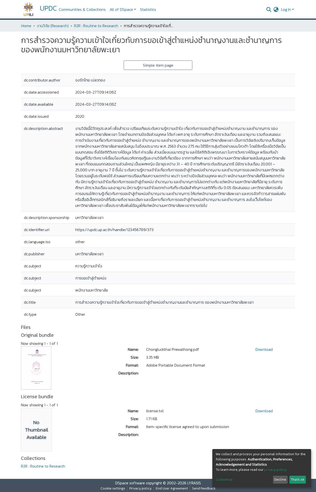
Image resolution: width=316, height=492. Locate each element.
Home (26, 26)
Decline (280, 479)
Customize (224, 479)
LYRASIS (194, 483)
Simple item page (158, 65)
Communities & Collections (82, 9)
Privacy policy (140, 488)
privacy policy (275, 469)
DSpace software (130, 483)
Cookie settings (112, 488)
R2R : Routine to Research (96, 26)
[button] (276, 9)
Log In (286, 9)
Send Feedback (204, 488)
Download (264, 349)
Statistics (148, 9)
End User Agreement (172, 488)
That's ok (297, 479)
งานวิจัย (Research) (53, 26)
